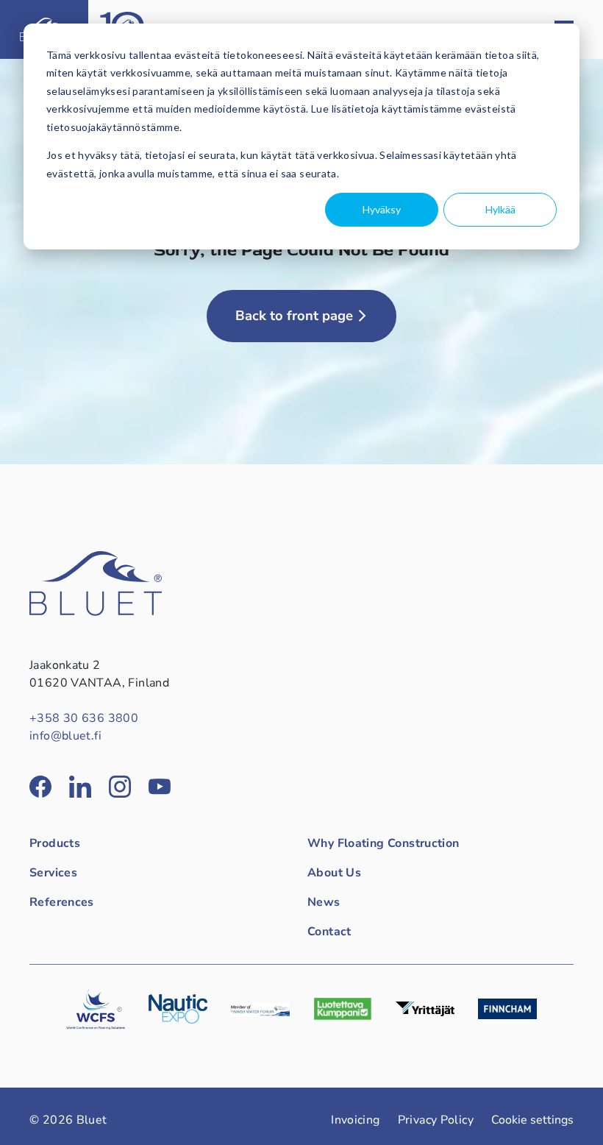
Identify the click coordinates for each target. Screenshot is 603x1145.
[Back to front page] (95, 612)
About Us (334, 873)
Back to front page (294, 315)
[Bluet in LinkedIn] (80, 786)
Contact (329, 932)
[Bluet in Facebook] (40, 786)
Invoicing (355, 1120)
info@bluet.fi (65, 736)
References (61, 902)
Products (54, 843)
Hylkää (500, 209)
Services (53, 873)
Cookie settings (532, 1120)
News (323, 902)
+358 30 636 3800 (83, 718)
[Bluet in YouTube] (160, 786)
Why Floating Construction (383, 843)
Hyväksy (382, 209)
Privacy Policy (436, 1120)
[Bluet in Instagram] (120, 786)
